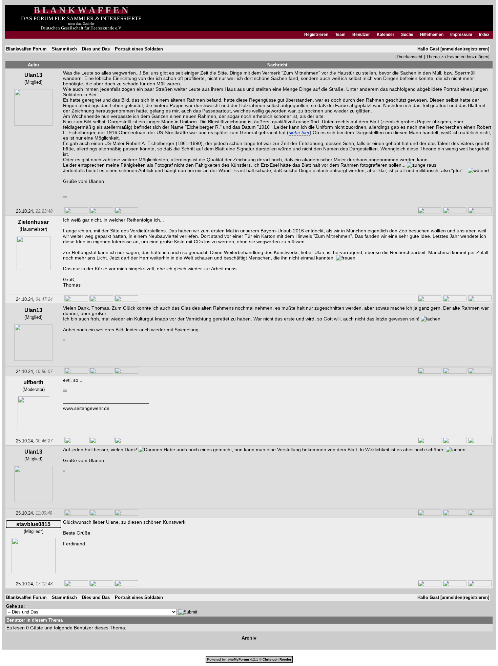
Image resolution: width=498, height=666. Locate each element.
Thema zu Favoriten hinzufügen (457, 56)
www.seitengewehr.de (86, 408)
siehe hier (299, 132)
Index (484, 35)
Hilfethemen (431, 35)
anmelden (452, 48)
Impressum (461, 35)
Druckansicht (409, 56)
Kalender (385, 35)
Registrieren (316, 35)
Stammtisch (64, 48)
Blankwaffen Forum (26, 48)
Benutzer (361, 35)
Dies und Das (96, 48)
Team (340, 35)
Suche (407, 35)
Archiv (249, 638)
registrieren (476, 48)
